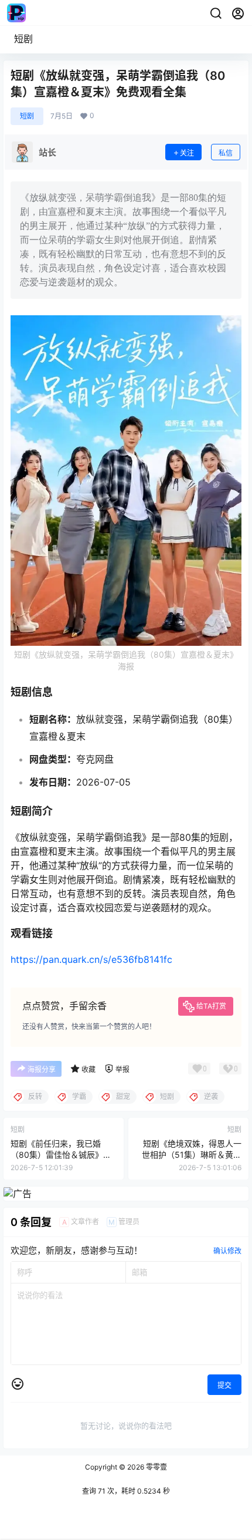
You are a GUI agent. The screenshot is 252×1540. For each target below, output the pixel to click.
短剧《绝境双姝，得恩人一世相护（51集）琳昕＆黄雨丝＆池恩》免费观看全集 (191, 1154)
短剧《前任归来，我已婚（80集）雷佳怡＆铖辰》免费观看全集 (61, 1154)
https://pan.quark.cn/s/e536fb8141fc (91, 959)
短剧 (23, 39)
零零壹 (155, 1467)
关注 (187, 153)
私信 (226, 153)
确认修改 (227, 1250)
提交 (224, 1385)
